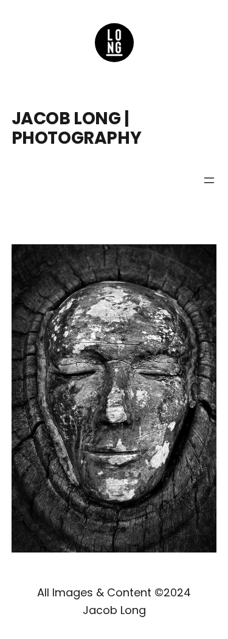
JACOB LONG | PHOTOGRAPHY (76, 128)
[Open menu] (209, 180)
